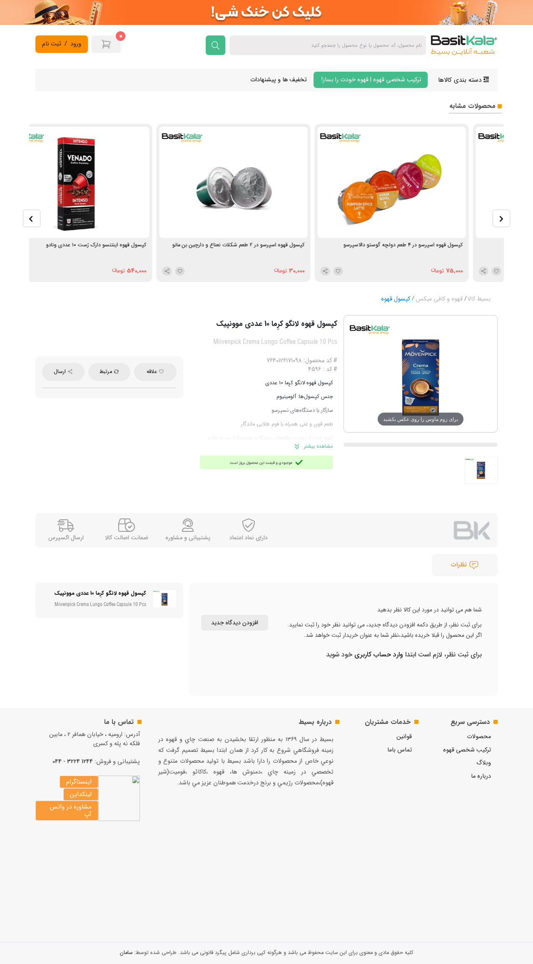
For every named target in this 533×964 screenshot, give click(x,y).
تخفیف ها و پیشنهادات (278, 80)
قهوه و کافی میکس (439, 299)
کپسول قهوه (395, 299)
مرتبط (107, 372)
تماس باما (399, 750)
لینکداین (81, 794)
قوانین (404, 736)
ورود (75, 44)
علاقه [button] (153, 372)
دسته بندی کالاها (460, 80)
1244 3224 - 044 (72, 761)
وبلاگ (483, 763)
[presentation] (31, 218)
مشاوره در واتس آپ (71, 810)
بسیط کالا (479, 299)
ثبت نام (51, 44)
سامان (126, 953)
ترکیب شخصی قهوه (467, 750)
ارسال (60, 372)
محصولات (479, 736)
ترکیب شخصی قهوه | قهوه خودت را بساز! (370, 80)
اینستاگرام (79, 782)
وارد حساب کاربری (377, 654)
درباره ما (481, 776)
